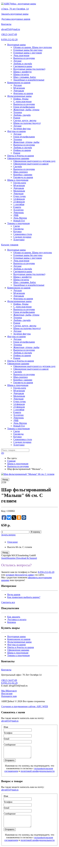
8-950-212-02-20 (9, 39)
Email (6, 738)
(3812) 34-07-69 (9, 34)
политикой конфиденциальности (38, 771)
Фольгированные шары (19, 642)
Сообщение (10, 744)
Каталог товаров (9, 244)
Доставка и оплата (16, 619)
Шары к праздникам (17, 652)
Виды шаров (13, 594)
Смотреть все (8, 602)
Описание (12, 542)
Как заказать (13, 616)
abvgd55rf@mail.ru (10, 29)
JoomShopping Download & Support (19, 558)
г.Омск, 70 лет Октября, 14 (15, 9)
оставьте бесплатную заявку (20, 574)
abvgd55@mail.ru (9, 721)
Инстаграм (6, 693)
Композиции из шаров (18, 639)
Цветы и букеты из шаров (20, 647)
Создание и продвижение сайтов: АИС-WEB (24, 706)
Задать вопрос (8, 534)
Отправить (10, 760)
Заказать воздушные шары (14, 14)
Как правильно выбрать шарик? (23, 597)
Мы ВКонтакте (9, 690)
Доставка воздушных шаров (15, 19)
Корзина (11, 622)
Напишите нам (9, 696)
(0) (2, 453)
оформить (33, 577)
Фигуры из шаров (16, 644)
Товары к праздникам (18, 655)
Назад (5, 479)
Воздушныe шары (16, 636)
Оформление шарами (18, 650)
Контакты (6, 24)
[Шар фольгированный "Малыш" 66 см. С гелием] (27, 474)
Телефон (8, 733)
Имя (6, 727)
